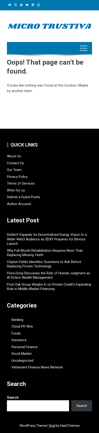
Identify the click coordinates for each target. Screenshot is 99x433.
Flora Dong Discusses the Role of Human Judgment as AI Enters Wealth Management (48, 275)
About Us (14, 156)
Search (13, 397)
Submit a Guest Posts (23, 197)
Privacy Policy (17, 177)
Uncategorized (22, 360)
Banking (17, 320)
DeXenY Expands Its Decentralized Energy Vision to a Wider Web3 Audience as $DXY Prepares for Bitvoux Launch (47, 239)
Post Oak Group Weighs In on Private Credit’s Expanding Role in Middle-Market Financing (49, 286)
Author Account (19, 204)
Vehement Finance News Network (37, 367)
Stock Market (22, 354)
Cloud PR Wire (22, 326)
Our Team (14, 170)
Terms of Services (21, 183)
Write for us (16, 190)
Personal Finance (25, 347)
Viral (52, 425)
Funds (16, 333)
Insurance (19, 340)
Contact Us (15, 163)
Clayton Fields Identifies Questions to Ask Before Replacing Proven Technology (44, 264)
